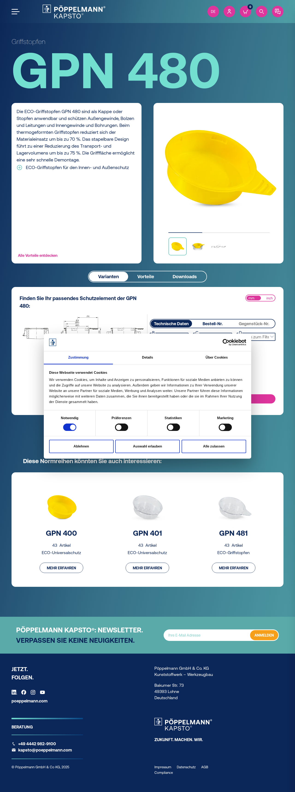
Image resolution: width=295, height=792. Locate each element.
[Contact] (277, 11)
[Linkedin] (15, 692)
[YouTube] (43, 692)
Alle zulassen (213, 446)
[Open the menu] (16, 12)
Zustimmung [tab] (78, 357)
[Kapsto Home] (74, 11)
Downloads (185, 276)
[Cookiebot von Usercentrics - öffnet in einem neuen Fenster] (226, 342)
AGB (204, 767)
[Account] (229, 11)
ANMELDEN (264, 635)
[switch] (121, 427)
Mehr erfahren (61, 568)
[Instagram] (34, 692)
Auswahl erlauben (147, 446)
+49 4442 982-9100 (37, 743)
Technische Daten (171, 323)
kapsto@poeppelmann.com (45, 750)
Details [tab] (147, 357)
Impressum (162, 767)
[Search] (261, 11)
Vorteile (145, 276)
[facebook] (25, 692)
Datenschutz (186, 767)
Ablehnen (81, 446)
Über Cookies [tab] (217, 357)
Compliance (163, 772)
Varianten (108, 276)
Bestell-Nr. (213, 323)
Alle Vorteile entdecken (37, 255)
